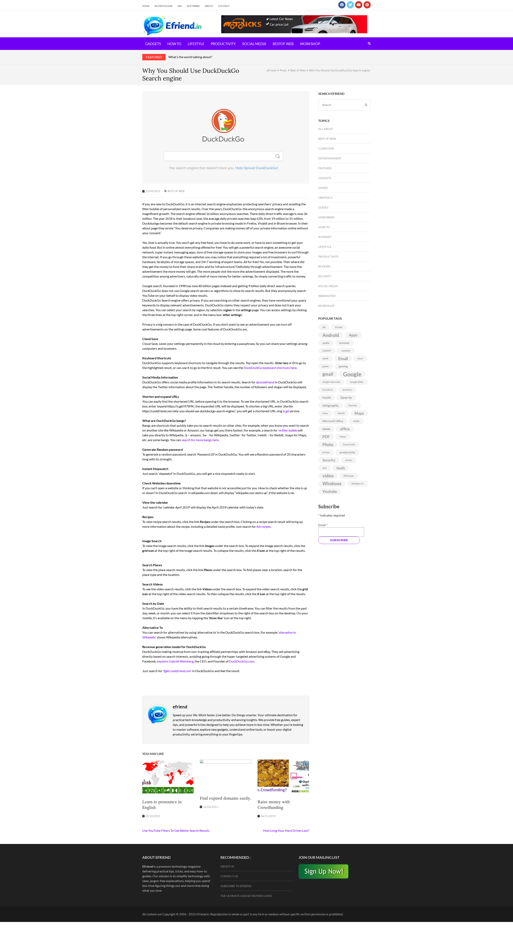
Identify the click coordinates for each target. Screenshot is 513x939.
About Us (227, 866)
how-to (346, 397)
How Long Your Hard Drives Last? (286, 830)
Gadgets (153, 44)
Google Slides (356, 382)
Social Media (254, 44)
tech (324, 468)
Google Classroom (331, 382)
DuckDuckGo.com (241, 661)
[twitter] (350, 4)
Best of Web (176, 191)
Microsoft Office (332, 421)
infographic (330, 405)
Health (326, 397)
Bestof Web (283, 44)
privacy (326, 452)
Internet (325, 237)
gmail (327, 374)
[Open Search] (369, 43)
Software (193, 5)
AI (323, 327)
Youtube (329, 491)
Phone (343, 436)
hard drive (327, 389)
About (209, 5)
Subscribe (339, 540)
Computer (326, 148)
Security (324, 276)
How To (174, 44)
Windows (331, 483)
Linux (325, 413)
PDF (326, 437)
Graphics (325, 197)
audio (325, 342)
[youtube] (358, 4)
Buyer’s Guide (164, 5)
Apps (353, 335)
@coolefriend (265, 382)
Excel (360, 358)
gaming (343, 366)
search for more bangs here (200, 440)
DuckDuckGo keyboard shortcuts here (270, 368)
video (328, 475)
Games (323, 187)
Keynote (352, 405)
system (348, 460)
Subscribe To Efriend (236, 886)
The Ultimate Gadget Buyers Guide (246, 895)
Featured (154, 57)
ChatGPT (326, 350)
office (345, 429)
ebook (325, 358)
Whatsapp (348, 475)
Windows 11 (357, 483)
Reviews (324, 266)
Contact (223, 5)
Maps (359, 413)
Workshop (310, 44)
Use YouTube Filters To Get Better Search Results (176, 830)
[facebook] (341, 4)
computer (346, 350)
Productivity (223, 44)
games (325, 366)
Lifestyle (196, 44)
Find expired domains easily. (225, 798)
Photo (327, 444)
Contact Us (229, 876)
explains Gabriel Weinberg (175, 661)
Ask (180, 5)
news (326, 429)
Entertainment (329, 158)
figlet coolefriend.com (177, 671)
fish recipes (263, 526)
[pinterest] (367, 4)
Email (343, 358)
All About (325, 129)
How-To (324, 227)
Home (146, 5)
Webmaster (326, 296)
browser (344, 342)
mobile (356, 421)
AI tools (338, 327)
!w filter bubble (287, 430)
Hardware (326, 217)
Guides (323, 207)
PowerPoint (349, 444)
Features (325, 168)
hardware (347, 389)
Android (330, 335)
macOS (341, 413)
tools (340, 468)
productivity (347, 452)
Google (352, 374)
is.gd (286, 411)
